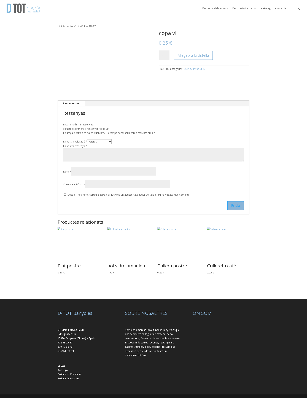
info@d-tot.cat (66, 351)
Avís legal (63, 370)
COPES (83, 25)
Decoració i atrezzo (244, 8)
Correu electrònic (74, 184)
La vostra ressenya (75, 146)
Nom (67, 171)
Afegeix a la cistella (193, 55)
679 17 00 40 (65, 346)
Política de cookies (68, 378)
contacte (280, 8)
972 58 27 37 (65, 342)
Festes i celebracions (215, 8)
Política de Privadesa (69, 374)
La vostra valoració (75, 141)
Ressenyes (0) (71, 103)
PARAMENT (72, 25)
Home (61, 25)
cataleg (266, 8)
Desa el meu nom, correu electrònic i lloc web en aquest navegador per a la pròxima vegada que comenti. (128, 194)
